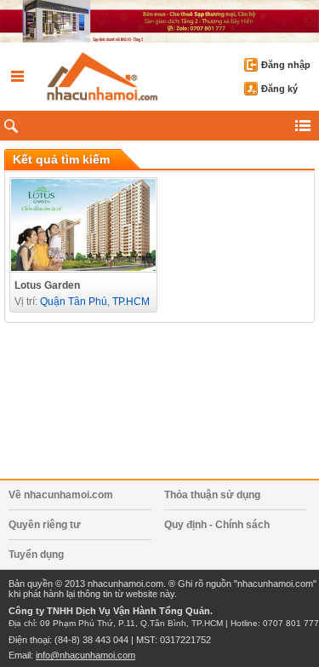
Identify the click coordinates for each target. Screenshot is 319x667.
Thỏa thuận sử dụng (212, 495)
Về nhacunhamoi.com (61, 495)
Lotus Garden (47, 285)
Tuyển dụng (36, 555)
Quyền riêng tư (45, 525)
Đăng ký (279, 88)
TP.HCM (131, 302)
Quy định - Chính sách (217, 525)
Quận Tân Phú (73, 302)
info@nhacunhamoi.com (85, 655)
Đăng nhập (285, 65)
